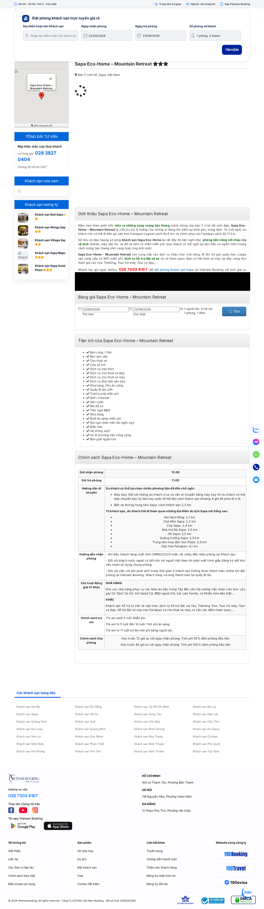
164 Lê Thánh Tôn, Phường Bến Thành (167, 782)
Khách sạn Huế (85, 721)
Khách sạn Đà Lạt (204, 706)
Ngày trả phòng (146, 26)
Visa (80, 875)
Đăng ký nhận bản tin (161, 875)
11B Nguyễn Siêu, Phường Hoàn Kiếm (167, 796)
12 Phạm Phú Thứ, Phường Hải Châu (166, 810)
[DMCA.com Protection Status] (243, 900)
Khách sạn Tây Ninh (206, 751)
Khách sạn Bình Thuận (149, 744)
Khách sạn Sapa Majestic (52, 253)
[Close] (51, 79)
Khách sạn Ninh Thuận (149, 751)
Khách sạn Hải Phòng (30, 751)
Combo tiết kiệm (88, 884)
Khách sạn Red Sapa (49, 214)
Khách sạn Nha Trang (148, 736)
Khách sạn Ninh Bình (30, 744)
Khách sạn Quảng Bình (90, 729)
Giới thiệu (14, 851)
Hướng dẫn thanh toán (162, 859)
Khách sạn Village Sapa (51, 240)
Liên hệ (13, 859)
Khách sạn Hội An (86, 714)
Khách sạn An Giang (206, 729)
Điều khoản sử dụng (21, 884)
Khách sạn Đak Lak (205, 714)
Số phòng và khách (202, 26)
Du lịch (81, 859)
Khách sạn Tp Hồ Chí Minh (151, 706)
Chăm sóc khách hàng (162, 867)
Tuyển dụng (155, 851)
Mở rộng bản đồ (42, 125)
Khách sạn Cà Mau (205, 736)
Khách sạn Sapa (27, 714)
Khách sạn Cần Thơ (206, 721)
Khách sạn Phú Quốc (206, 744)
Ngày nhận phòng (93, 26)
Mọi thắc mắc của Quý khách (40, 146)
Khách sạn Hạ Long (29, 729)
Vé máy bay (85, 851)
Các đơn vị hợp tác (21, 867)
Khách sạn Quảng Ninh (31, 721)
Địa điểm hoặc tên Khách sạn (43, 26)
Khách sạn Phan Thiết (89, 744)
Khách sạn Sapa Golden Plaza (51, 268)
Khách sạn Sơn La (28, 736)
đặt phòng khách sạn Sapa (174, 269)
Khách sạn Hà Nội (28, 706)
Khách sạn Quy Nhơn (89, 736)
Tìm (236, 311)
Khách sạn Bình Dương (149, 729)
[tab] (37, 693)
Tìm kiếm (232, 49)
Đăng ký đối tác (157, 884)
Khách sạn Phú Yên (88, 751)
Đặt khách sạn (87, 867)
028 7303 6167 (133, 269)
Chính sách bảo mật (21, 875)
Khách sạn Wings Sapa (51, 227)
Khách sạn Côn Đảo (147, 721)
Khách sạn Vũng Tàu (147, 714)
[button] (41, 96)
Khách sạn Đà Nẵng (88, 706)
